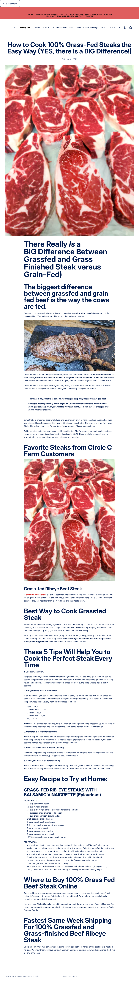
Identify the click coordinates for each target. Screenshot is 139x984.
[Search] (15, 28)
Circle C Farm (17, 976)
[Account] (125, 28)
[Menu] (8, 28)
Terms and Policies (69, 976)
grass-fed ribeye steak (36, 594)
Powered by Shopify (31, 976)
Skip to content (10, 3)
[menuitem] (103, 27)
